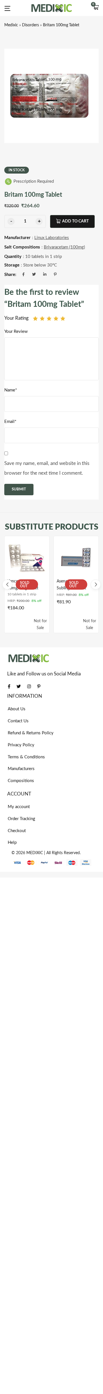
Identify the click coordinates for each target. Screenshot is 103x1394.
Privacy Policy (21, 745)
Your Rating (16, 318)
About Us (16, 709)
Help (12, 842)
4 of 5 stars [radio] (56, 318)
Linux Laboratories (51, 238)
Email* (10, 421)
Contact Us (18, 721)
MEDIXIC (34, 853)
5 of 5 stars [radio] (62, 318)
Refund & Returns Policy (31, 733)
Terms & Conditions (26, 757)
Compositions (21, 781)
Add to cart (75, 221)
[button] (96, 8)
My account (19, 807)
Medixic (11, 25)
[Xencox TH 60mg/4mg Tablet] (26, 558)
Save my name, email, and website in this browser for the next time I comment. (46, 468)
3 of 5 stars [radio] (49, 318)
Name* (10, 390)
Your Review (16, 331)
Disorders (30, 25)
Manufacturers (21, 769)
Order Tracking (21, 819)
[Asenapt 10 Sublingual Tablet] (76, 558)
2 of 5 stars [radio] (42, 318)
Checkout (17, 831)
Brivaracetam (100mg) (64, 247)
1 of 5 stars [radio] (35, 318)
